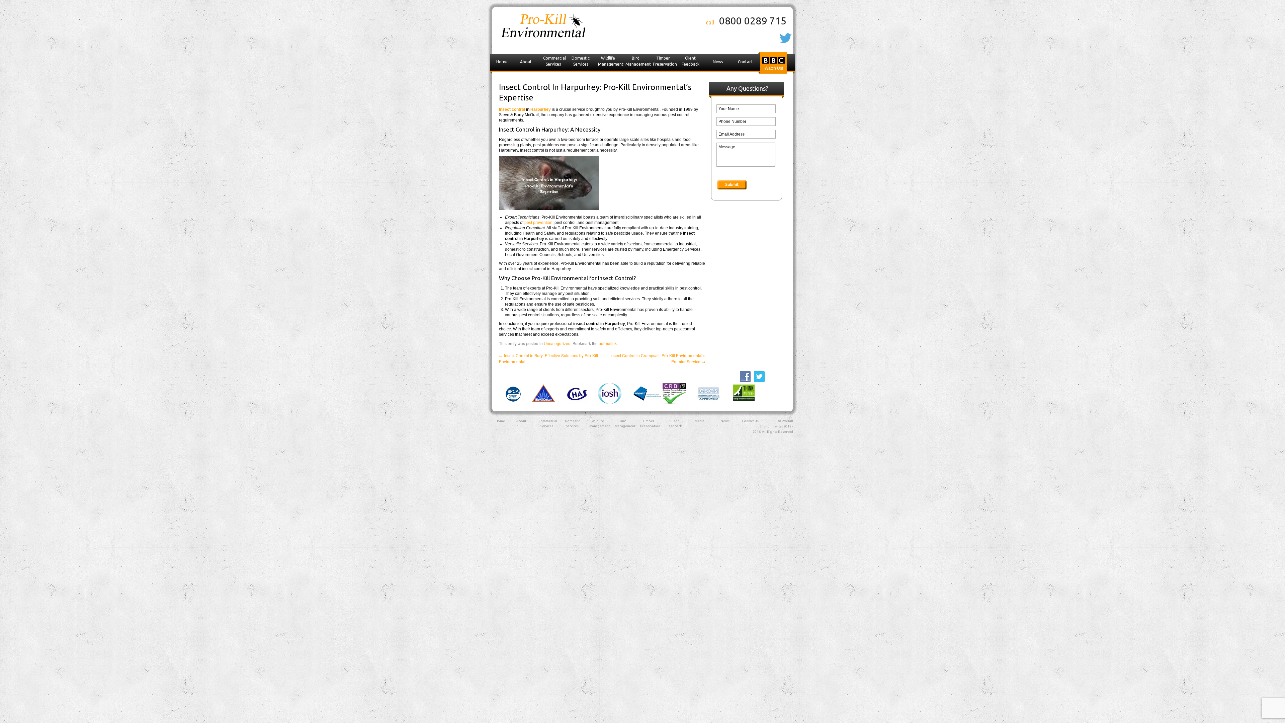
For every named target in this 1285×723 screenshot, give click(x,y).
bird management (637, 61)
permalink (608, 343)
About (526, 62)
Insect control (512, 109)
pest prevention (538, 222)
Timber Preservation (665, 61)
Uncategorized (557, 343)
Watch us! (774, 68)
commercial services (554, 61)
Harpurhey (540, 109)
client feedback (690, 61)
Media (699, 421)
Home (502, 62)
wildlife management (610, 61)
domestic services (581, 61)
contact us (745, 68)
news (718, 62)
